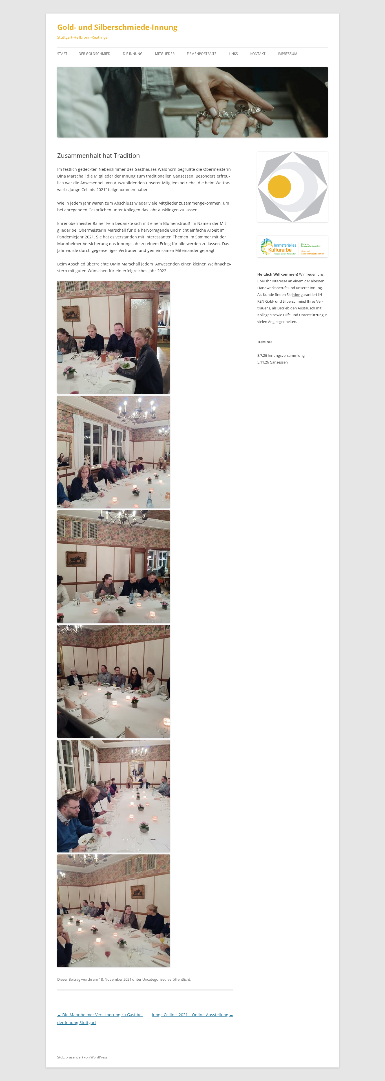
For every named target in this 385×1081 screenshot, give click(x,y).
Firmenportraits (201, 53)
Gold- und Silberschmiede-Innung (117, 27)
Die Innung (133, 53)
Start (62, 53)
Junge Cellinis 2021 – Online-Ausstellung (192, 1014)
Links (233, 53)
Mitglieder (164, 53)
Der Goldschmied (94, 53)
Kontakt (257, 53)
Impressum (287, 53)
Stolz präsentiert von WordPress (82, 1057)
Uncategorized (154, 979)
